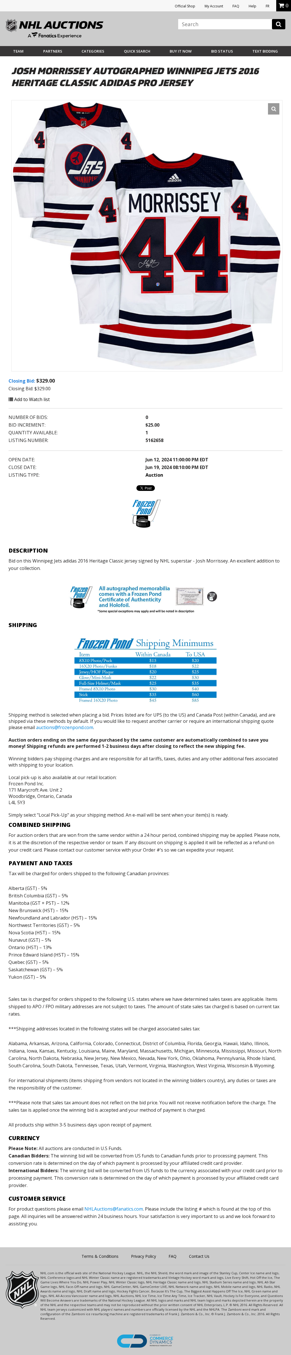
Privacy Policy (143, 1256)
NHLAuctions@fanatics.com (113, 1209)
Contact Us (199, 1256)
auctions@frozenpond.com (64, 727)
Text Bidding (265, 51)
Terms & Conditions (100, 1256)
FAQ (235, 6)
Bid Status (222, 51)
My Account (214, 6)
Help (252, 6)
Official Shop (185, 6)
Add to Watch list (31, 399)
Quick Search (137, 51)
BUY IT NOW (181, 51)
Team (18, 51)
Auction (154, 475)
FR (267, 6)
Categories (93, 51)
